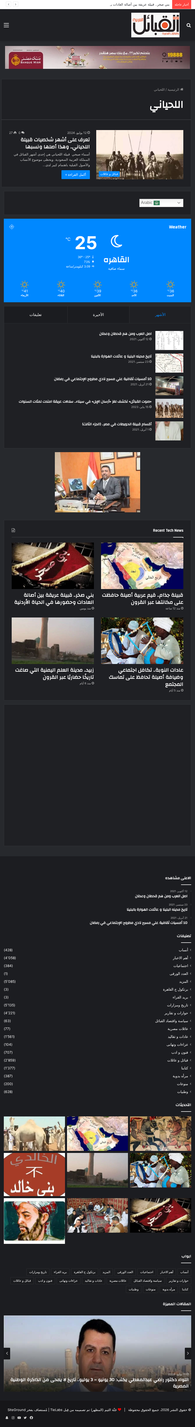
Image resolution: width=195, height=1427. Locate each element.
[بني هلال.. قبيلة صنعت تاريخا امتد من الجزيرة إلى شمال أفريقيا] (160, 1133)
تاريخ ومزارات (177, 1005)
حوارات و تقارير (176, 1013)
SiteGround (17, 1410)
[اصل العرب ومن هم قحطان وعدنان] (169, 340)
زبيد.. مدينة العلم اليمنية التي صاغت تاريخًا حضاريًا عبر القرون (54, 673)
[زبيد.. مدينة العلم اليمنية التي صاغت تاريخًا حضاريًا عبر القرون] (53, 640)
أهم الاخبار (180, 958)
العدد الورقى (179, 974)
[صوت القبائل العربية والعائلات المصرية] (155, 25)
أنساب (183, 950)
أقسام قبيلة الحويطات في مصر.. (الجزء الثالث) (117, 424)
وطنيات (182, 1092)
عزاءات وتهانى (177, 1044)
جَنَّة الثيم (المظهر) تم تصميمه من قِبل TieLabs (83, 1410)
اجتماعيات (180, 966)
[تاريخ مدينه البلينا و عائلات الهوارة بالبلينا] (169, 363)
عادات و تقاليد (178, 1037)
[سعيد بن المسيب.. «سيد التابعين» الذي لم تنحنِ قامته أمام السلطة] (34, 1221)
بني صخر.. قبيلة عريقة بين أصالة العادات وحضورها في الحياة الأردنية (122, 4)
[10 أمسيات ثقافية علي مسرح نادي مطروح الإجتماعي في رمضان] (169, 385)
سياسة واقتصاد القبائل (171, 1021)
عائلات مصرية (178, 1029)
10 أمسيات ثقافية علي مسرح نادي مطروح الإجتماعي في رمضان (103, 379)
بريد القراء (180, 997)
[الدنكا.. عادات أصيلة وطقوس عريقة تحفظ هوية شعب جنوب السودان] (34, 1133)
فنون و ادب (179, 1052)
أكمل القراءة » (75, 174)
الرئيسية (174, 89)
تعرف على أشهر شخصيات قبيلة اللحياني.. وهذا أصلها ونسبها (55, 143)
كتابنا (184, 1068)
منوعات (182, 1084)
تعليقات (35, 314)
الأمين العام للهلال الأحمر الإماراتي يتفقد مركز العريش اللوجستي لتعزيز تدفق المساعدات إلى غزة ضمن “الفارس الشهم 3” (100, 1382)
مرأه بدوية (180, 1076)
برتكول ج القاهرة (175, 989)
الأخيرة (98, 314)
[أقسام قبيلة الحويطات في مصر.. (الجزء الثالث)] (169, 430)
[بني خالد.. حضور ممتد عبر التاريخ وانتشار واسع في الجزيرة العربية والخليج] (34, 1174)
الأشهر (160, 314)
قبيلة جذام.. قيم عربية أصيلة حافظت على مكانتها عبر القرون (142, 598)
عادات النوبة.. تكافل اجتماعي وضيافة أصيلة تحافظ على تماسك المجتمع (146, 677)
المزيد (183, 981)
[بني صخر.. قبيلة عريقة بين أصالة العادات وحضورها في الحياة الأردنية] (53, 566)
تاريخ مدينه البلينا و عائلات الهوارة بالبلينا (121, 356)
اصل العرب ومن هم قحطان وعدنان (125, 333)
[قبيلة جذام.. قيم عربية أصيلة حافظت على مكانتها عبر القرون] (142, 566)
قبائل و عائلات (177, 1060)
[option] (97, 1353)
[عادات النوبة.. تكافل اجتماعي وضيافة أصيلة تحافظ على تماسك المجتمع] (142, 640)
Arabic (147, 202)
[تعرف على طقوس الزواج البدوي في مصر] (97, 1215)
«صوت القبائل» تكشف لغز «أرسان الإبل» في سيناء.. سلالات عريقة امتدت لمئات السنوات (85, 401)
